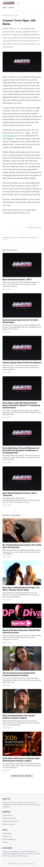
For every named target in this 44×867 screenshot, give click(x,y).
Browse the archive (9, 818)
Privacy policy (7, 833)
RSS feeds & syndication (11, 821)
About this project (9, 824)
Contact (5, 842)
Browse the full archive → (22, 776)
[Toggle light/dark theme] (18, 2)
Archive (11, 7)
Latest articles (7, 815)
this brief (22, 237)
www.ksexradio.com (9, 135)
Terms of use (7, 836)
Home (5, 7)
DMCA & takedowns (9, 839)
